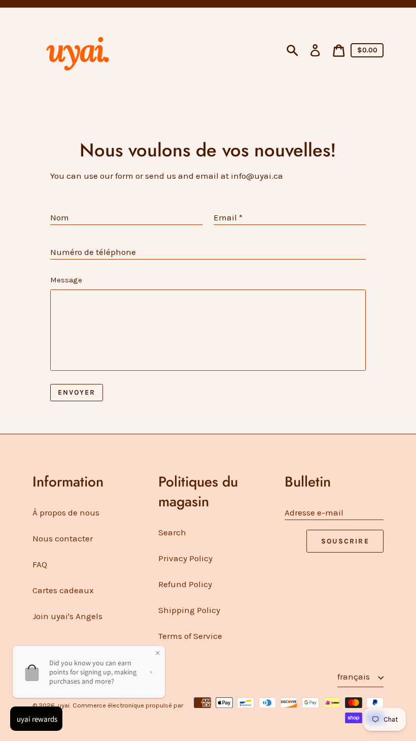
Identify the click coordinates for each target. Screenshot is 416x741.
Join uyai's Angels (67, 616)
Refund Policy (185, 584)
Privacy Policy (185, 558)
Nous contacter (62, 538)
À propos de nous (65, 512)
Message (66, 280)
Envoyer (77, 392)
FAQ (39, 564)
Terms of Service (190, 636)
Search (172, 532)
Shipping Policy (189, 610)
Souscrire (345, 541)
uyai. (64, 705)
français (354, 676)
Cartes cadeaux (63, 590)
